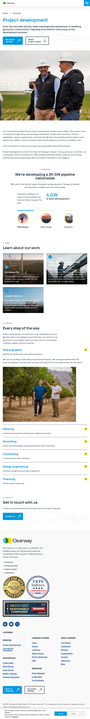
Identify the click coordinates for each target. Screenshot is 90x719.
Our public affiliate (31, 690)
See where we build (10, 40)
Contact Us (9, 562)
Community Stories (40, 638)
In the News (37, 677)
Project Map (8, 663)
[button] (87, 3)
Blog (63, 664)
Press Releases (38, 673)
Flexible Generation (11, 677)
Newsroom (37, 668)
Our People (65, 643)
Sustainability (67, 653)
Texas (34, 643)
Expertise (17, 13)
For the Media (38, 680)
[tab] (27, 219)
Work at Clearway (9, 690)
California (36, 650)
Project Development (12, 645)
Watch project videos (34, 40)
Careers (64, 657)
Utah (34, 661)
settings (15, 717)
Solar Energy (8, 670)
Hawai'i (35, 646)
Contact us (10, 516)
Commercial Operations (8, 649)
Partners (64, 650)
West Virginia (37, 653)
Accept (60, 714)
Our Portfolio (9, 658)
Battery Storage (10, 673)
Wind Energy (8, 666)
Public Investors (11, 569)
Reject (73, 714)
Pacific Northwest (39, 657)
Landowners (9, 573)
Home (5, 13)
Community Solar (11, 566)
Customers (8, 632)
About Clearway (68, 638)
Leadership (66, 646)
